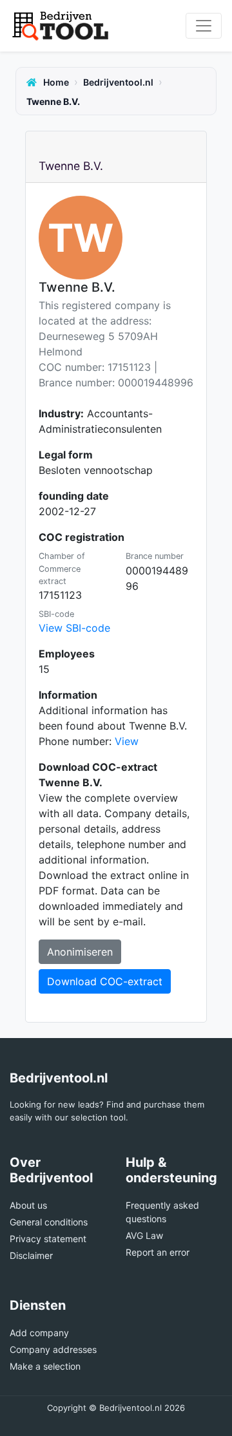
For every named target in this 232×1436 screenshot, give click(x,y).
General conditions (49, 1221)
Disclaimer (31, 1255)
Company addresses (53, 1349)
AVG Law (144, 1235)
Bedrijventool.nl (118, 82)
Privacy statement (48, 1238)
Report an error (157, 1252)
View (127, 741)
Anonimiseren (80, 951)
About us (28, 1205)
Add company (39, 1332)
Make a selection (45, 1366)
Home (55, 82)
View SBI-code (74, 627)
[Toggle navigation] (204, 26)
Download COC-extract (104, 981)
